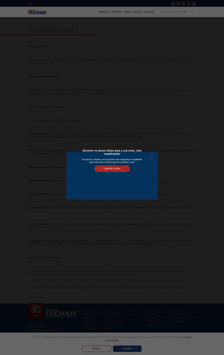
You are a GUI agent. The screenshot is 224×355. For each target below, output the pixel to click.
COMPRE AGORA (112, 169)
